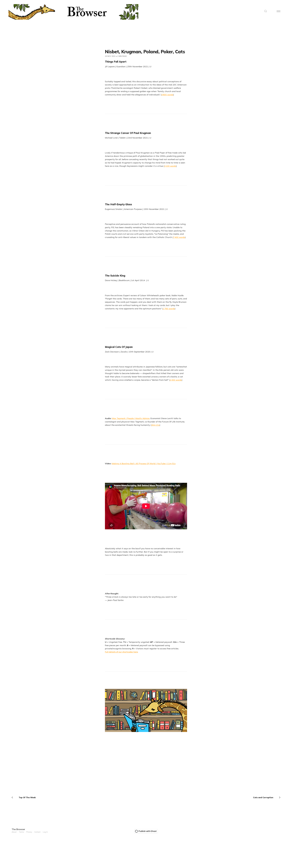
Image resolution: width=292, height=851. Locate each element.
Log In (45, 832)
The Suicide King (115, 275)
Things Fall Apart (115, 61)
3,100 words (170, 166)
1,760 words (169, 308)
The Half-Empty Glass (118, 204)
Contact (37, 832)
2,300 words (176, 380)
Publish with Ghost (147, 831)
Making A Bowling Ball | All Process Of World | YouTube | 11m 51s (144, 463)
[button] (265, 11)
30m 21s (155, 425)
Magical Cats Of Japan (119, 347)
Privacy (29, 832)
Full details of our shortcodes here (121, 652)
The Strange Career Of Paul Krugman (128, 133)
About (14, 832)
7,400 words (179, 237)
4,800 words (167, 94)
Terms (21, 832)
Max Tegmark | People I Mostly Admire (131, 418)
